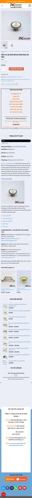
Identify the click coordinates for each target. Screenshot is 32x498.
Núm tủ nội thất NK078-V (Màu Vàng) (23, 290)
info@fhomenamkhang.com (12, 238)
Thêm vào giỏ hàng (16, 69)
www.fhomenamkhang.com (18, 443)
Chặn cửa (5, 226)
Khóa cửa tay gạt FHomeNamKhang (16, 373)
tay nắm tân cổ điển (7, 79)
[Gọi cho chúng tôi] (16, 488)
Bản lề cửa (5, 224)
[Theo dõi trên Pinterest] (20, 488)
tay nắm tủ (3, 81)
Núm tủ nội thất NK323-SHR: (18, 146)
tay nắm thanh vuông (25, 79)
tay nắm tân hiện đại (16, 79)
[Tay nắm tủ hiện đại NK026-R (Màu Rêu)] (8, 278)
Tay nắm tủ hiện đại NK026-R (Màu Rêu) (7, 290)
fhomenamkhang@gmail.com (9, 240)
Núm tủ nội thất (7, 216)
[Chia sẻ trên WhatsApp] (2, 84)
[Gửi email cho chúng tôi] (12, 488)
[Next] (28, 25)
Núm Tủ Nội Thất (18, 77)
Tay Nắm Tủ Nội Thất (15, 51)
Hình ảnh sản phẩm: (6, 179)
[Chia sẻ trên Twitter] (8, 84)
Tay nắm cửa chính (7, 218)
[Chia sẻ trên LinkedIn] (16, 84)
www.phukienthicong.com (16, 445)
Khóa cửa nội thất (7, 221)
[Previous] (3, 25)
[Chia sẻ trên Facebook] (5, 84)
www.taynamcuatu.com (8, 257)
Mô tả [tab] (3, 140)
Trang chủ (4, 51)
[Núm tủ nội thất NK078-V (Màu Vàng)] (24, 278)
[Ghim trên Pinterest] (14, 84)
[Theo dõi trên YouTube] (24, 488)
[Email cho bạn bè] (11, 84)
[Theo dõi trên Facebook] (7, 488)
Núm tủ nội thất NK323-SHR (8, 163)
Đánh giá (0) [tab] (5, 143)
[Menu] (2, 6)
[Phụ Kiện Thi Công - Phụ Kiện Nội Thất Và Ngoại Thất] (16, 5)
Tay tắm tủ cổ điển (10, 81)
